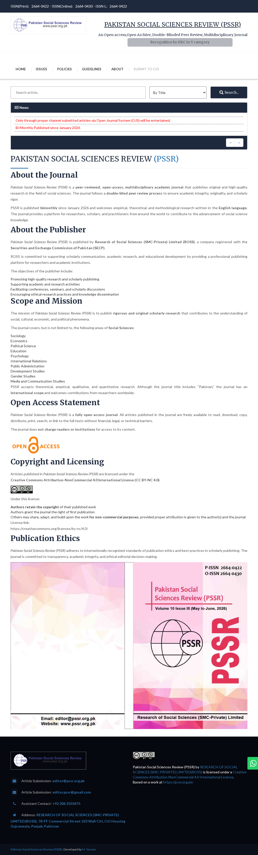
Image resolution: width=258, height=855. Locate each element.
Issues (41, 69)
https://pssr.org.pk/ (178, 782)
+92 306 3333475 (66, 803)
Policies (64, 69)
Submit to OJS (146, 69)
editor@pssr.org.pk (68, 781)
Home (21, 69)
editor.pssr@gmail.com (71, 792)
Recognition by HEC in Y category (180, 42)
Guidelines (91, 69)
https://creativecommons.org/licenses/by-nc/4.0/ (49, 528)
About (117, 69)
